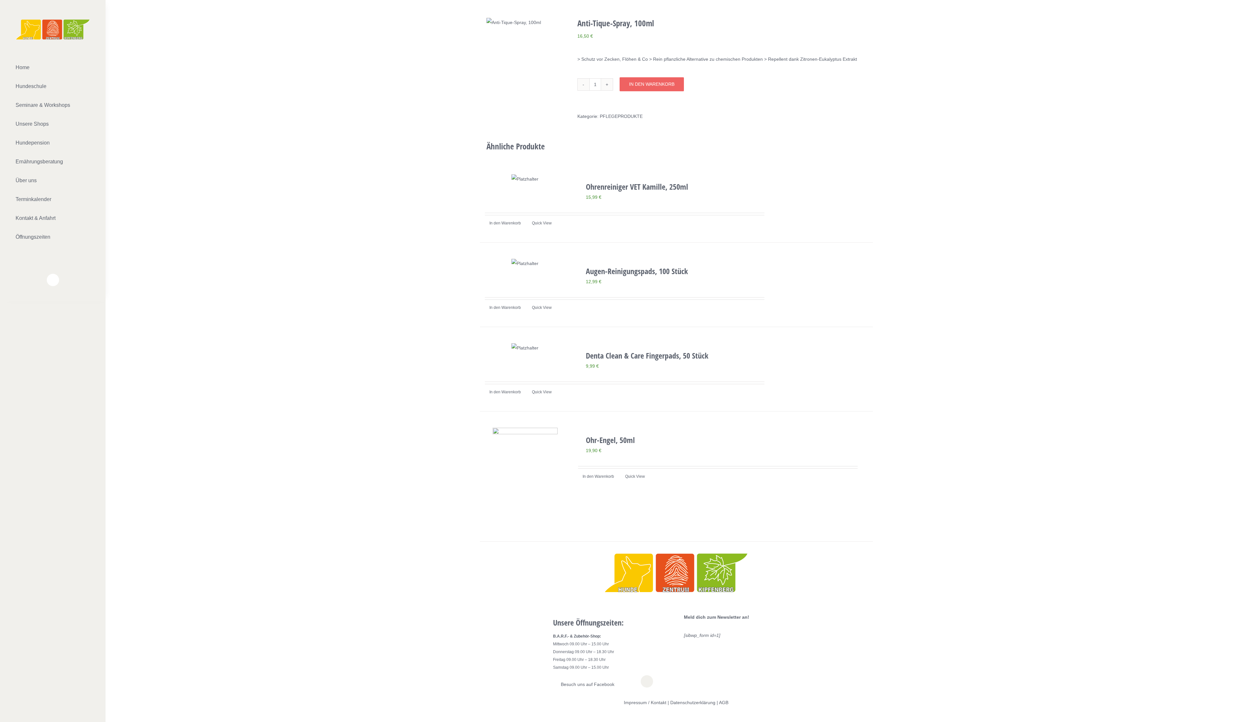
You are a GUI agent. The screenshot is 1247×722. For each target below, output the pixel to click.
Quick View (542, 223)
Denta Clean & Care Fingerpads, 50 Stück (647, 355)
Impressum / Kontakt (645, 702)
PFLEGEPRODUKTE (621, 116)
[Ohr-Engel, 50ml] (525, 476)
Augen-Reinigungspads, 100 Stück (637, 271)
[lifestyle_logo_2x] (53, 21)
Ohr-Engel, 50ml (610, 440)
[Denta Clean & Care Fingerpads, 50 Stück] (525, 347)
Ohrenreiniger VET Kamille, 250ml (637, 186)
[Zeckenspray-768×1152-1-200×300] (527, 22)
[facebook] (53, 280)
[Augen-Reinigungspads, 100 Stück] (525, 263)
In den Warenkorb (651, 84)
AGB (723, 702)
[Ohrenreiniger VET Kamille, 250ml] (525, 179)
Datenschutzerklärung (692, 702)
